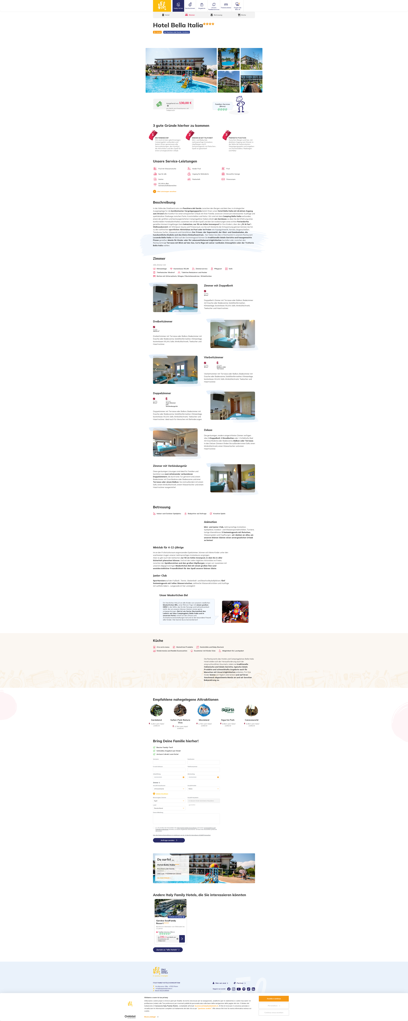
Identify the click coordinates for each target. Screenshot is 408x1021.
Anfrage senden (168, 840)
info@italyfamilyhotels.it (164, 988)
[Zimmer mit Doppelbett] (175, 298)
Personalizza (272, 1005)
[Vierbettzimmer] (175, 370)
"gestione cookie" (205, 1008)
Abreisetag (191, 774)
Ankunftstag (157, 774)
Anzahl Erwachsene (159, 785)
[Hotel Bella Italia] (181, 70)
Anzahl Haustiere (193, 797)
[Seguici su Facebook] (228, 989)
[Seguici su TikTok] (248, 989)
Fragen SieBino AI (237, 8)
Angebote (201, 8)
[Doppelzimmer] (232, 406)
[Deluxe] (175, 442)
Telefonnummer (192, 766)
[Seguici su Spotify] (243, 989)
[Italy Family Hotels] (162, 6)
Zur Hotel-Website (163, 878)
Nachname (191, 759)
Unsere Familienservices (213, 8)
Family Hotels (178, 8)
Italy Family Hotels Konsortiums (187, 828)
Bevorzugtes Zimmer (159, 797)
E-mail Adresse (158, 766)
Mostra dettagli (150, 1017)
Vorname (156, 759)
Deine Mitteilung (158, 812)
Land (154, 805)
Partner (240, 983)
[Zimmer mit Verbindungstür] (232, 478)
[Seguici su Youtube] (239, 989)
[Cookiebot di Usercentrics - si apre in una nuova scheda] (130, 1016)
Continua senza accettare (273, 1012)
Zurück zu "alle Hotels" (166, 949)
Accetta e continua (274, 999)
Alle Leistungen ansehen (166, 191)
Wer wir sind (220, 983)
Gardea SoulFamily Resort (166, 922)
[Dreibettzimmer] (232, 334)
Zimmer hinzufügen (162, 794)
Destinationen (190, 8)
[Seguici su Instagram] (233, 989)
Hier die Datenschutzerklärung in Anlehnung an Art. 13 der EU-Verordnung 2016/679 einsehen (182, 835)
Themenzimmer (226, 8)
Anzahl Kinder (192, 785)
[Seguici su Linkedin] (253, 989)
